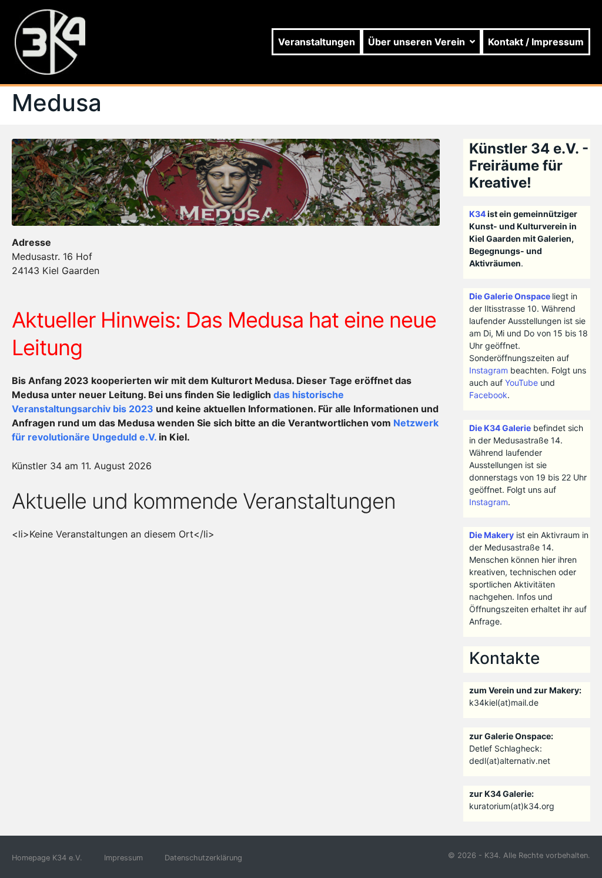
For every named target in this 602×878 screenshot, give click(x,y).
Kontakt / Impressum (536, 42)
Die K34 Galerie (500, 428)
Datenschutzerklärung (203, 857)
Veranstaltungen (316, 42)
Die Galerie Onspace (509, 296)
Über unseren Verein (416, 42)
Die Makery (491, 535)
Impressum (123, 857)
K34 (477, 214)
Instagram (488, 370)
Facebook (488, 395)
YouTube (521, 383)
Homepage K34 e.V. (47, 857)
